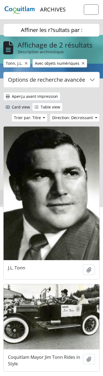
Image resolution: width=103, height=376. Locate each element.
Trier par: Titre (28, 117)
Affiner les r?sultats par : (51, 30)
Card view (20, 107)
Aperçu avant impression (34, 96)
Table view (50, 107)
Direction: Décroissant (73, 117)
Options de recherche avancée (46, 79)
